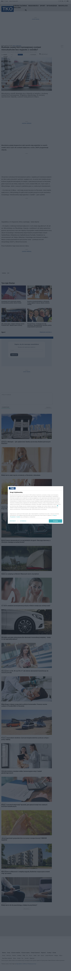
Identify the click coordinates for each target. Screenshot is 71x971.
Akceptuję (55, 521)
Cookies (18, 516)
